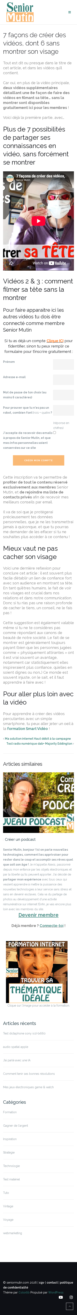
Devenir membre (38, 915)
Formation (10, 1112)
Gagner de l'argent (15, 1125)
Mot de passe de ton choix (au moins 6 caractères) (24, 395)
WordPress (55, 1292)
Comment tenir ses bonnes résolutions (29, 1073)
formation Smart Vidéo (27, 728)
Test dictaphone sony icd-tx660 (24, 1033)
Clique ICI (55, 341)
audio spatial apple (15, 1047)
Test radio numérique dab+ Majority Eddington (39, 743)
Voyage (8, 1219)
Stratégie (9, 1152)
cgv (41, 1282)
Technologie (11, 1166)
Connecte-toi (51, 925)
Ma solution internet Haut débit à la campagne (38, 738)
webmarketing (12, 1233)
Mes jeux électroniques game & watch (28, 1087)
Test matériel (11, 1179)
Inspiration (10, 1139)
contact (52, 1282)
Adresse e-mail (14, 377)
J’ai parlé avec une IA (16, 1060)
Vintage (8, 1206)
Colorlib (24, 1292)
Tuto (6, 1192)
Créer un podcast (20, 839)
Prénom (9, 361)
